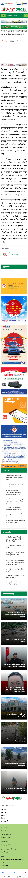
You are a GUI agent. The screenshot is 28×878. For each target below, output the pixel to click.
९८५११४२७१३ (5, 859)
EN (3, 15)
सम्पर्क (3, 815)
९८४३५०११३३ (4, 865)
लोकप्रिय (6, 470)
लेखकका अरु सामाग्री (13, 255)
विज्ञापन (3, 818)
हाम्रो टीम (3, 812)
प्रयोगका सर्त (4, 821)
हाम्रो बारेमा (4, 809)
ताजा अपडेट (7, 532)
